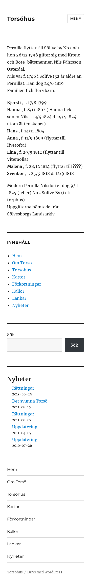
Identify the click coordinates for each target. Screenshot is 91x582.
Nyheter (20, 305)
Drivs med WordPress (44, 572)
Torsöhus (21, 18)
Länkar (19, 298)
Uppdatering (24, 426)
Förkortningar (26, 284)
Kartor (18, 276)
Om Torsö (22, 262)
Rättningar (23, 388)
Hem (17, 255)
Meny (75, 18)
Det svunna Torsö (30, 401)
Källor (18, 291)
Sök (11, 334)
